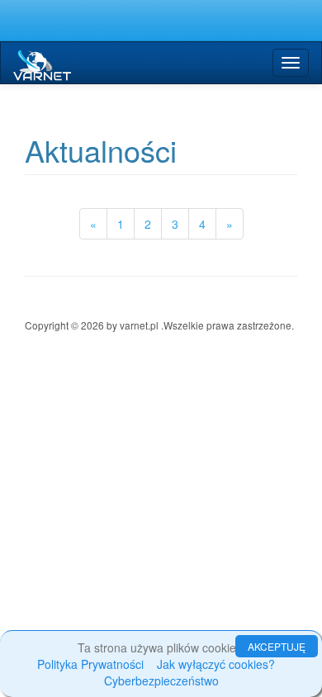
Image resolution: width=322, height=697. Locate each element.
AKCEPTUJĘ (276, 646)
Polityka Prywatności (90, 664)
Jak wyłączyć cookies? (216, 664)
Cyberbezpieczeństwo (161, 680)
